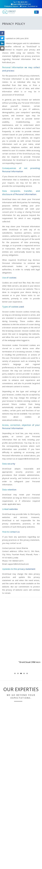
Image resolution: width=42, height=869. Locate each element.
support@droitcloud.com (22, 4)
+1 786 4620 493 (21, 2)
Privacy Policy (13, 24)
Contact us (34, 6)
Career (24, 6)
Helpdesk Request (12, 6)
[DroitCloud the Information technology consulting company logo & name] (9, 11)
